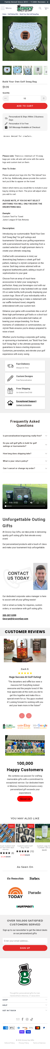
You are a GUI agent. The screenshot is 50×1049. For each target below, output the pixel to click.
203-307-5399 (9, 615)
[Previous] (4, 39)
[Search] (40, 8)
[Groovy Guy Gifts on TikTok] (32, 1019)
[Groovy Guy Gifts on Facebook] (23, 1019)
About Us (25, 798)
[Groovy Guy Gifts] (25, 8)
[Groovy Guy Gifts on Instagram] (27, 1019)
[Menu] (1, 8)
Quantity (6, 93)
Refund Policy (10, 1043)
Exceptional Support (26, 401)
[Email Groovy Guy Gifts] (18, 1019)
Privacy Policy (24, 1043)
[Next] (45, 39)
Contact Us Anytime (23, 405)
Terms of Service (39, 1043)
